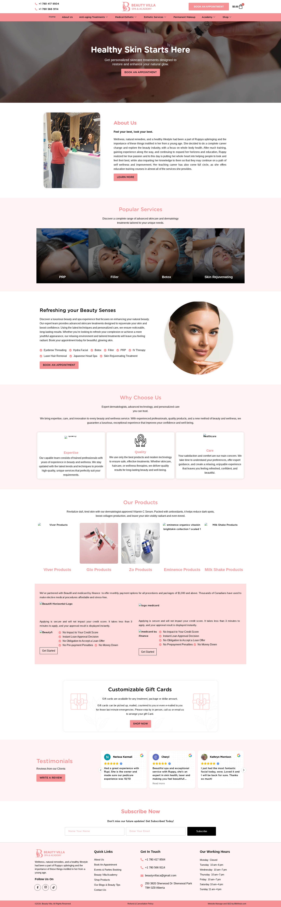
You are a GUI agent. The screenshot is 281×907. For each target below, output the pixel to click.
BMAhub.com (240, 904)
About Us (67, 17)
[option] (62, 255)
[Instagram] (45, 887)
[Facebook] (37, 887)
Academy (207, 17)
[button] (243, 770)
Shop (225, 17)
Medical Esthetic (124, 17)
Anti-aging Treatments (92, 17)
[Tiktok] (53, 887)
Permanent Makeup (184, 17)
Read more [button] (110, 783)
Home (52, 17)
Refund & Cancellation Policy (140, 904)
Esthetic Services (153, 17)
